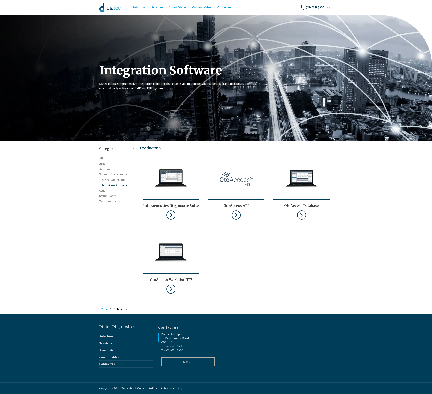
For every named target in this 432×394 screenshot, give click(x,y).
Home (105, 309)
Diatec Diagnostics (117, 327)
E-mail (188, 361)
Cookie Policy (147, 388)
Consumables (201, 7)
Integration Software (113, 185)
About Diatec (178, 7)
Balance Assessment (113, 174)
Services (157, 7)
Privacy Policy (171, 388)
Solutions (139, 7)
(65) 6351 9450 (315, 7)
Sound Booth (107, 196)
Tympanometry (109, 201)
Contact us (224, 7)
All (101, 158)
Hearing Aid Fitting (112, 179)
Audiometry (107, 169)
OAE (102, 190)
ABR (102, 163)
